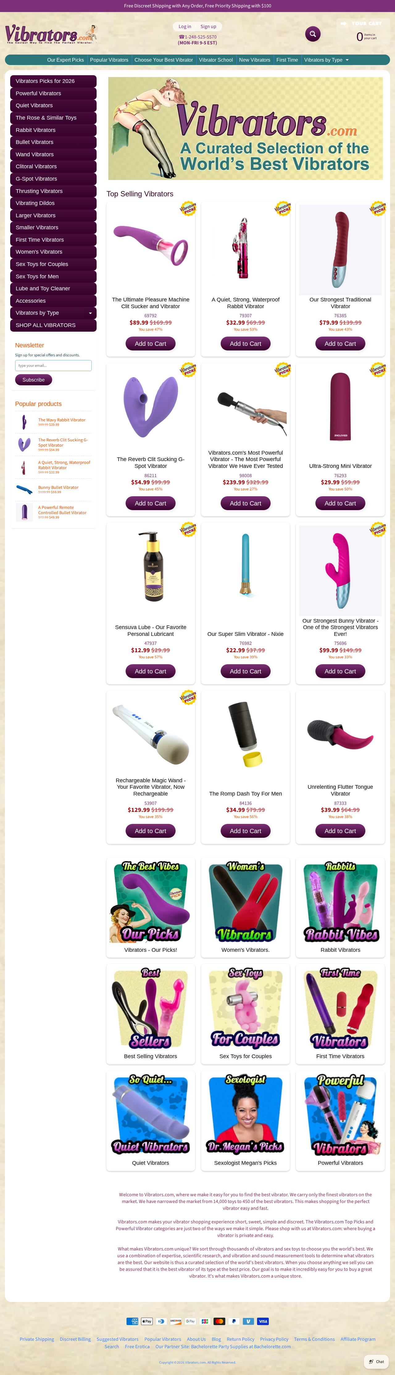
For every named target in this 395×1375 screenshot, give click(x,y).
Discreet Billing (75, 1339)
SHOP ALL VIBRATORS (46, 325)
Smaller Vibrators (37, 227)
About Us (196, 1339)
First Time (287, 60)
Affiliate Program (358, 1339)
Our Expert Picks (65, 60)
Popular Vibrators (109, 60)
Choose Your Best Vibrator (164, 60)
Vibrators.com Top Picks (339, 1221)
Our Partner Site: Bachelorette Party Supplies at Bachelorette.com (223, 1346)
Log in (185, 26)
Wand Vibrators (35, 154)
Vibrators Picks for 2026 (45, 81)
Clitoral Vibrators (36, 166)
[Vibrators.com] (56, 34)
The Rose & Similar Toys (46, 118)
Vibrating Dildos (35, 203)
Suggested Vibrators (118, 1339)
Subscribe (34, 380)
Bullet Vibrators (34, 142)
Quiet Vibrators (34, 105)
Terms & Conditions (314, 1339)
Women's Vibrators (39, 252)
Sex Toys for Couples (42, 264)
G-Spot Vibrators (36, 179)
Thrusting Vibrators (39, 191)
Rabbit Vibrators (36, 130)
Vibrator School (216, 60)
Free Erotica (137, 1346)
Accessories (31, 301)
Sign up (208, 26)
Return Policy (240, 1339)
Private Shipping (37, 1339)
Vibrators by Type (327, 61)
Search (112, 1346)
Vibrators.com (195, 1362)
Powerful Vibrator (134, 1228)
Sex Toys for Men (37, 276)
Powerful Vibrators (38, 93)
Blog (216, 1339)
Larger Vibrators (36, 215)
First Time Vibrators (40, 240)
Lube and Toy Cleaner (43, 288)
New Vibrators (254, 60)
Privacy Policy (274, 1339)
